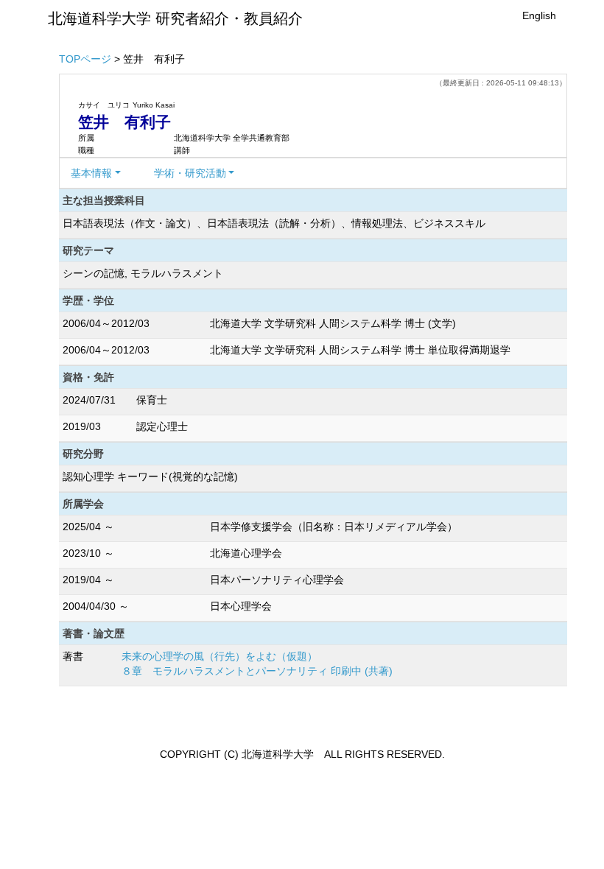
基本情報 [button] (91, 173)
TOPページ (85, 59)
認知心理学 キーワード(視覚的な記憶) (150, 476)
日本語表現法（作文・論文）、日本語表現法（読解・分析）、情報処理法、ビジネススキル (274, 223)
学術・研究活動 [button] (190, 173)
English (539, 15)
